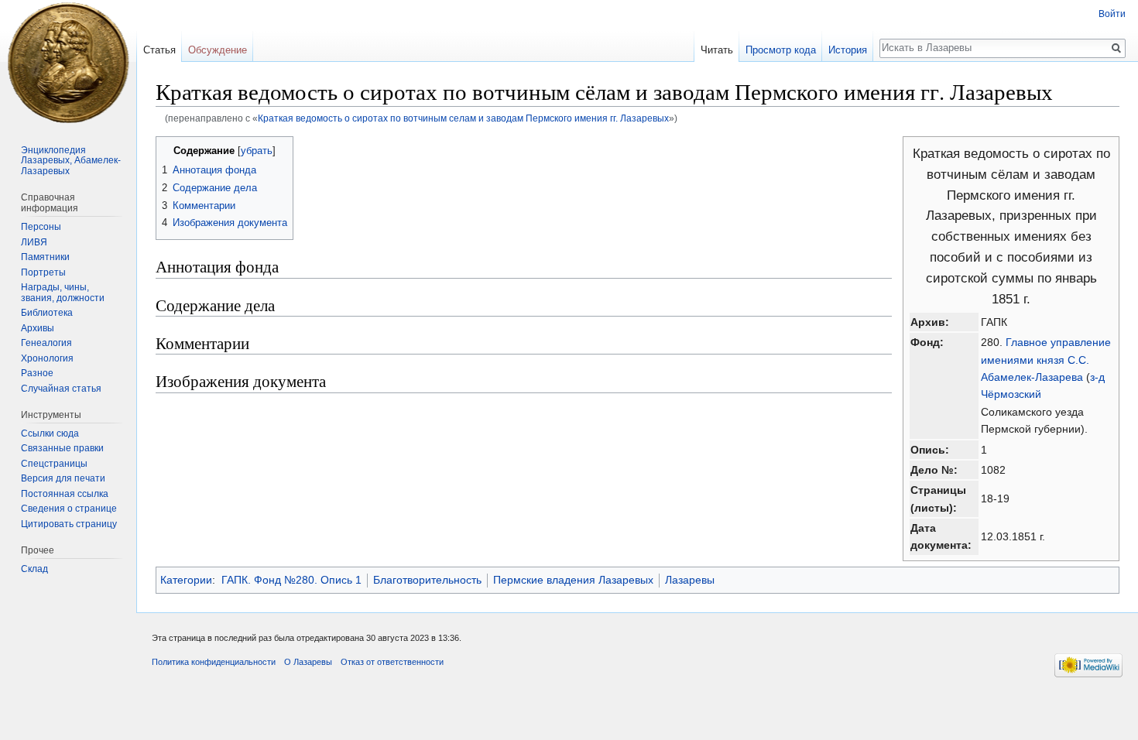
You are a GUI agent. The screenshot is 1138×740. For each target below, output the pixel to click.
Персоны (41, 226)
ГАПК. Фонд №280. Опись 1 (291, 580)
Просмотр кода (781, 50)
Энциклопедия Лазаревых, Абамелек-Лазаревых (71, 160)
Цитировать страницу (69, 524)
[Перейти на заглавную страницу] (68, 62)
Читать (717, 50)
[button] (170, 150)
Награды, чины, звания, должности (63, 292)
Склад (34, 569)
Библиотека (47, 312)
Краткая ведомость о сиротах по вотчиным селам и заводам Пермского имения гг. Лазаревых (463, 118)
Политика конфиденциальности (214, 661)
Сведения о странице (69, 508)
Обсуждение (217, 50)
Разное (37, 373)
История (847, 50)
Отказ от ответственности (392, 661)
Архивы (37, 328)
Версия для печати (63, 478)
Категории (186, 580)
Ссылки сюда (50, 433)
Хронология (47, 358)
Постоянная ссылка (64, 493)
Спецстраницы (54, 463)
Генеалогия (46, 342)
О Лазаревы (308, 661)
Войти (1112, 14)
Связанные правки (62, 448)
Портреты (43, 272)
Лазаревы (690, 580)
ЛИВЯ (34, 242)
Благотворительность (427, 580)
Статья (159, 50)
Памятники (45, 257)
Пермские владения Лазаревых (573, 580)
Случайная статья (61, 388)
